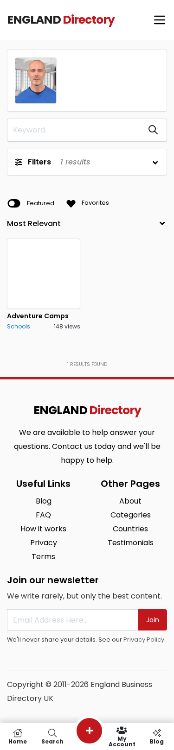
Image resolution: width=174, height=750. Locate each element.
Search (52, 740)
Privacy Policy (143, 639)
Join (152, 619)
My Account (122, 741)
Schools (18, 326)
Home (17, 740)
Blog (156, 740)
